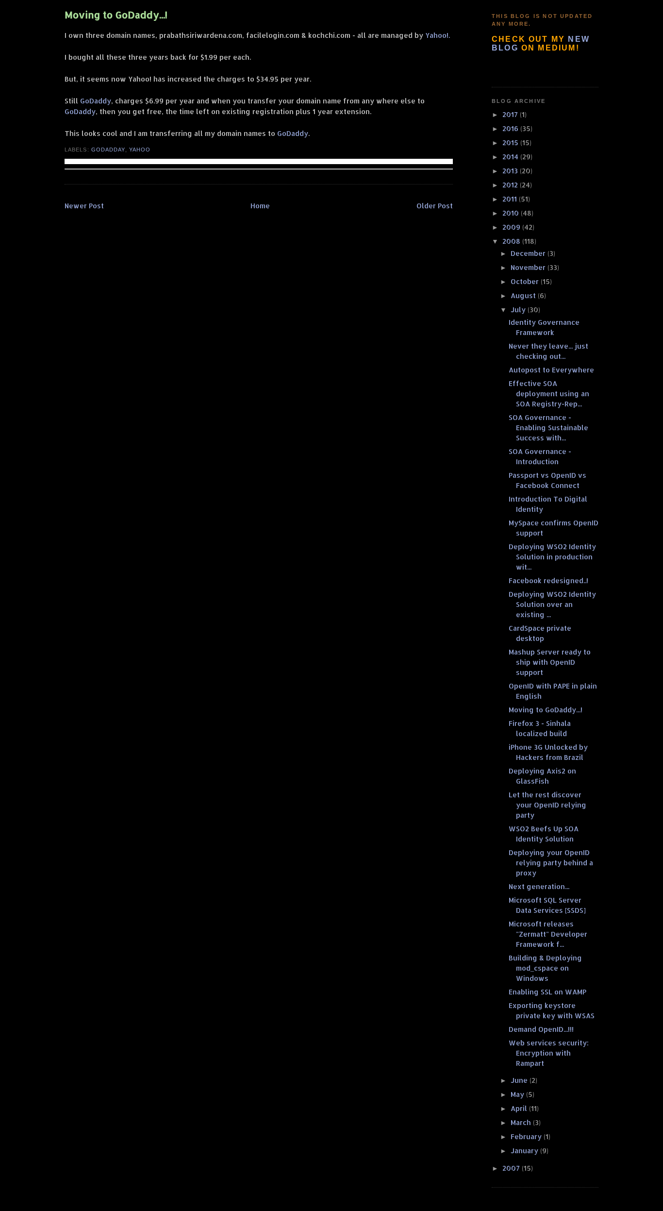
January (525, 1150)
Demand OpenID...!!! (541, 1029)
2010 (511, 213)
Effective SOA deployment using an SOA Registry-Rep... (549, 393)
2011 (510, 199)
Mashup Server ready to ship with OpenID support (550, 662)
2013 (511, 171)
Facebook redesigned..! (548, 580)
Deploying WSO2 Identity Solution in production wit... (552, 556)
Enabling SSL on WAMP (547, 992)
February (527, 1136)
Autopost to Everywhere (551, 370)
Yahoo (139, 149)
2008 (512, 241)
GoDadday (108, 149)
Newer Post (84, 206)
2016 (511, 128)
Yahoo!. (437, 35)
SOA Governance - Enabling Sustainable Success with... (548, 427)
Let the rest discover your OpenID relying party (547, 805)
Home (260, 206)
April (520, 1108)
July (519, 309)
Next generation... (539, 886)
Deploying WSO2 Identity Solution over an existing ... (552, 604)
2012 (511, 185)
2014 (511, 156)
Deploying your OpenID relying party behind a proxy (551, 862)
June (520, 1080)
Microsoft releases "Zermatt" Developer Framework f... (548, 934)
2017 (511, 114)
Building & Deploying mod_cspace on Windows (545, 968)
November (529, 267)
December (529, 253)
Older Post (434, 206)
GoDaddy (95, 101)
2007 (512, 1168)
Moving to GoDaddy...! (116, 15)
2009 (512, 227)
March (522, 1122)
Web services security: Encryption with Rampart (549, 1053)
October (526, 281)
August (524, 295)
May (518, 1094)
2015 (511, 142)
